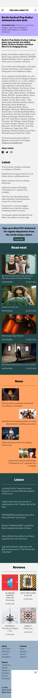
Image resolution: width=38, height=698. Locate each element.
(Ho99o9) (6, 32)
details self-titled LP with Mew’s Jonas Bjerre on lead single (17, 216)
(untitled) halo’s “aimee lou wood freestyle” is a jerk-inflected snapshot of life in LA (18, 491)
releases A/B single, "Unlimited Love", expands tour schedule (14, 190)
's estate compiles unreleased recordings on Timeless (16, 168)
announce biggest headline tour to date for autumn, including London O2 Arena (15, 208)
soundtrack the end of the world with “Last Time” (18, 516)
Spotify (5, 668)
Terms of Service (8, 690)
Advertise (6, 651)
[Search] (2, 10)
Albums (23, 657)
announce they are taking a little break (16, 182)
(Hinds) (24, 30)
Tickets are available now (12, 143)
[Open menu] (35, 10)
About (4, 646)
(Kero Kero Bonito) (11, 30)
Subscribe (19, 239)
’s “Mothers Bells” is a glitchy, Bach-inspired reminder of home (18, 527)
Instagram (6, 665)
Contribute (6, 657)
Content (23, 646)
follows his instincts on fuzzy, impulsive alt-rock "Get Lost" (18, 537)
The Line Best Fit (19, 10)
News (4, 28)
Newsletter (6, 649)
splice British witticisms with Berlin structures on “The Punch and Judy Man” (18, 549)
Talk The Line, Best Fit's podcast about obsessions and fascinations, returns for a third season (16, 199)
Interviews (7, 282)
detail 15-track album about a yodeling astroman (17, 175)
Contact (5, 654)
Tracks (22, 654)
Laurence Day (28, 25)
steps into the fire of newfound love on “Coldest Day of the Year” (18, 504)
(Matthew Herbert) (18, 27)
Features (23, 651)
